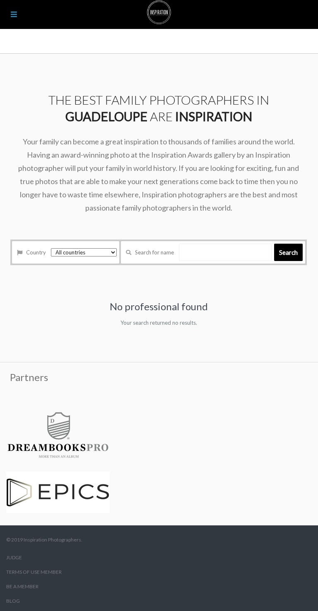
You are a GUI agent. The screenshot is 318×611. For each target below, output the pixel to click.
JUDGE (14, 557)
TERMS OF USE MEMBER (34, 572)
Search (288, 252)
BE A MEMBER (22, 586)
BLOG (13, 601)
